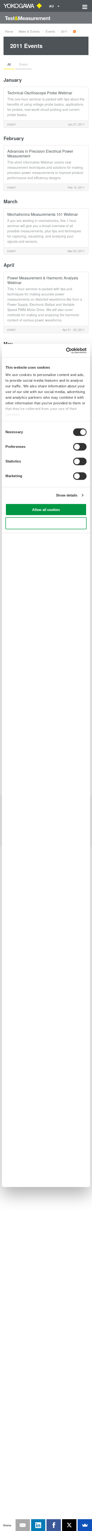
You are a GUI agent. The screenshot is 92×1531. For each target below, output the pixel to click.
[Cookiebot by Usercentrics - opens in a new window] (66, 351)
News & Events (29, 31)
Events (50, 31)
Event (23, 64)
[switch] (80, 446)
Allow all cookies (46, 509)
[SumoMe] (85, 1525)
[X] (69, 1525)
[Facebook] (53, 1525)
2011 (64, 31)
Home (9, 31)
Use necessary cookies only (46, 523)
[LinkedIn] (38, 1525)
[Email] (23, 1525)
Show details (66, 495)
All (9, 64)
